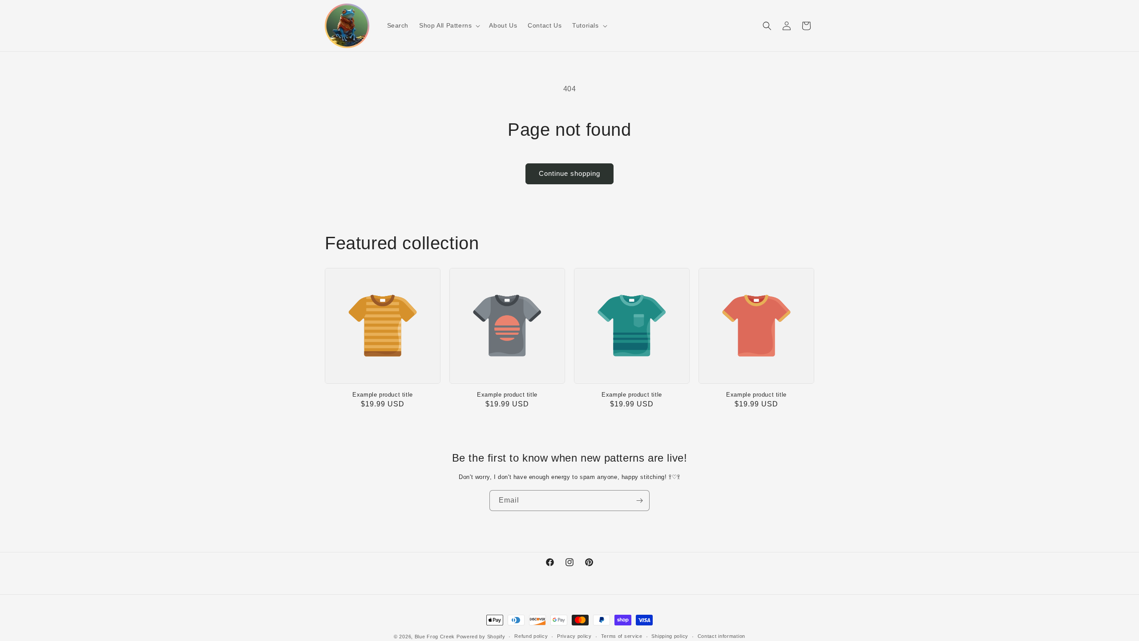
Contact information (721, 636)
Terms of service (621, 636)
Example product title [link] (382, 394)
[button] (449, 25)
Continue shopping (569, 173)
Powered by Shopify (480, 636)
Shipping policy (669, 636)
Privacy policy (574, 636)
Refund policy (531, 636)
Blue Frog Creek (435, 636)
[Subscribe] (639, 500)
